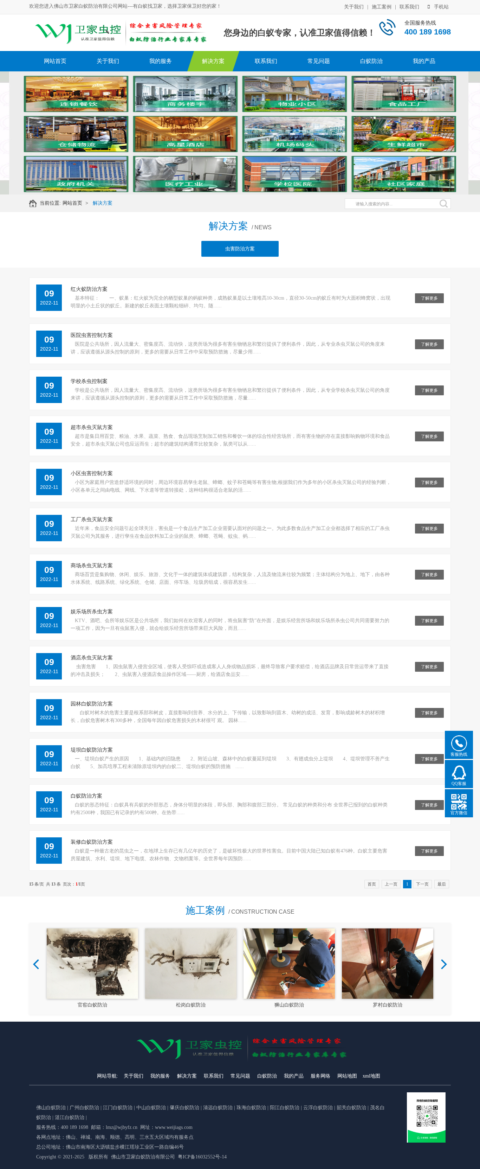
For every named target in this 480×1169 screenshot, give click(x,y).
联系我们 (409, 6)
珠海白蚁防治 (251, 1107)
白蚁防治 (371, 61)
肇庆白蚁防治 (184, 1107)
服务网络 (320, 1076)
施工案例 (381, 6)
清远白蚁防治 (218, 1107)
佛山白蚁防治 (51, 1107)
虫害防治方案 (240, 248)
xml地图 (371, 1076)
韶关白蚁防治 (351, 1107)
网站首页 (55, 61)
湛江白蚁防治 (69, 1117)
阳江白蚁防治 (284, 1107)
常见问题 (318, 61)
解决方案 (213, 61)
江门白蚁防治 (117, 1107)
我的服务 (160, 61)
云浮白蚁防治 (318, 1107)
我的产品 (424, 61)
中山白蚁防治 (151, 1107)
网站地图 (347, 1076)
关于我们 (354, 6)
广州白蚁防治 (84, 1107)
